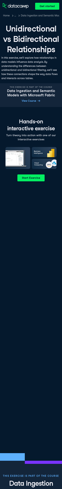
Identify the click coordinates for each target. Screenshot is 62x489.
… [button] (15, 15)
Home (6, 15)
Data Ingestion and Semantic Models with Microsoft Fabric (40, 15)
